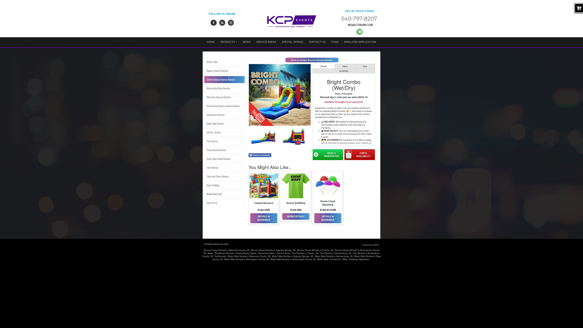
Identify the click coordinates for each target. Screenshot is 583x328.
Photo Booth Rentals (216, 150)
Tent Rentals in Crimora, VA (305, 253)
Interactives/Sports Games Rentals (223, 106)
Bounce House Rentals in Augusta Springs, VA (273, 250)
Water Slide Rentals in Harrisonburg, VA (334, 256)
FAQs (335, 42)
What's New (212, 62)
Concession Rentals (216, 115)
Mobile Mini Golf (214, 194)
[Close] (20, 313)
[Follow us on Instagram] (231, 22)
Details (323, 66)
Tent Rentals (212, 167)
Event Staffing (213, 185)
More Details (295, 216)
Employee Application (360, 42)
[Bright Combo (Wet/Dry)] (280, 95)
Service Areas (266, 42)
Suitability (343, 70)
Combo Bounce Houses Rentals (221, 79)
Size (365, 66)
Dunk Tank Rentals (215, 123)
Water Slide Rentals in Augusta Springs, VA (292, 256)
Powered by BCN (370, 244)
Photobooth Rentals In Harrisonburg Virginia (235, 253)
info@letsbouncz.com (360, 25)
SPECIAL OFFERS (292, 42)
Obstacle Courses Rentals (219, 97)
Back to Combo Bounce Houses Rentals (312, 60)
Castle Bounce (263, 203)
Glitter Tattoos (214, 132)
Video (345, 66)
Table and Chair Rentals (218, 176)
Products (228, 42)
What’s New (322, 259)
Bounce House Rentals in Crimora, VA (315, 250)
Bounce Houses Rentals (217, 71)
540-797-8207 (359, 18)
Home (211, 42)
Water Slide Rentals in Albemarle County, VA (249, 256)
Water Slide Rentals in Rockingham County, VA (246, 259)
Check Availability (363, 155)
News (247, 42)
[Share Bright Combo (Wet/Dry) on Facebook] (280, 155)
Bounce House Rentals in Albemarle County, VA (226, 250)
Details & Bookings (263, 218)
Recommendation (266, 253)
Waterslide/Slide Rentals (218, 88)
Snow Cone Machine (327, 203)
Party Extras (212, 141)
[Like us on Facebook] (213, 22)
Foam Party (212, 203)
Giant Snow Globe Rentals (218, 159)
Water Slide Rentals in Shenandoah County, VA (292, 259)
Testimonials (220, 256)
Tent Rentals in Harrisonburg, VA (335, 253)
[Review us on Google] (222, 22)
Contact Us (317, 42)
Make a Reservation (331, 155)
